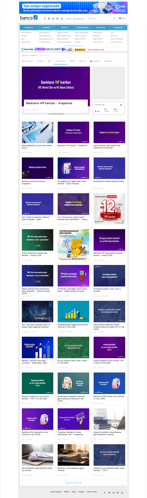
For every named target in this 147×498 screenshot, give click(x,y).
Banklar (46, 27)
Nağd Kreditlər (98, 39)
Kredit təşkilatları (45, 36)
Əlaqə (74, 492)
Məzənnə (118, 27)
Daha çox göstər (72, 483)
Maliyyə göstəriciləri (46, 39)
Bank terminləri (80, 39)
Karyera (77, 42)
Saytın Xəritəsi (92, 492)
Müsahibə (108, 61)
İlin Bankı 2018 (44, 42)
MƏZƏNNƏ (98, 105)
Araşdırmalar (26, 42)
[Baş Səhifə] (29, 18)
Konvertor (114, 36)
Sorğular (81, 492)
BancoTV (83, 61)
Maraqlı (72, 61)
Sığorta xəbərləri (63, 39)
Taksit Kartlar (98, 42)
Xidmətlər (100, 27)
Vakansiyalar (82, 27)
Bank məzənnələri (117, 39)
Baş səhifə (25, 55)
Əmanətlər (96, 36)
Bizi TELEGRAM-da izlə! (96, 50)
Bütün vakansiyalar (82, 32)
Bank (23, 39)
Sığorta (64, 27)
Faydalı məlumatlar (64, 42)
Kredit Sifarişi (98, 32)
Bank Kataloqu (44, 32)
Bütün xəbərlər (26, 32)
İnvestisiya (96, 61)
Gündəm (24, 36)
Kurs (112, 32)
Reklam (66, 492)
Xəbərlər (28, 27)
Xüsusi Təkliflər (116, 42)
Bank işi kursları (80, 36)
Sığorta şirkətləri (63, 32)
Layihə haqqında (56, 492)
